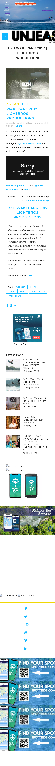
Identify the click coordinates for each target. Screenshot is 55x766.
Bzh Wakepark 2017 (17, 185)
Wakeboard (15, 296)
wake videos (38, 291)
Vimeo (26, 189)
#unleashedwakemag (37, 200)
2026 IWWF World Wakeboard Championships (33, 382)
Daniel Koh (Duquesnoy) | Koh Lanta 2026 (33, 420)
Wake (23, 291)
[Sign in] (48, 37)
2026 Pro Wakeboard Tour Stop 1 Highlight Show (34, 401)
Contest (20, 287)
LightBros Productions (29, 143)
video (12, 291)
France (34, 287)
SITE (30, 275)
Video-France (33, 123)
